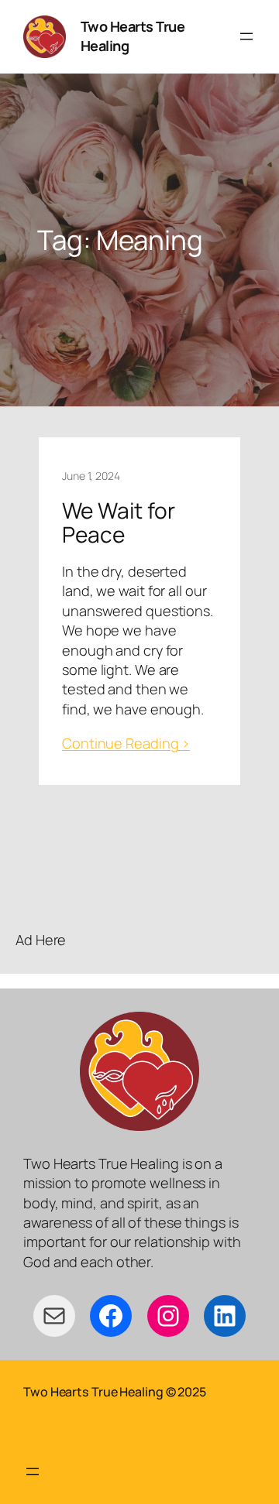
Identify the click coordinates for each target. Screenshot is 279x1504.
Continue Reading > (126, 743)
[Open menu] (246, 36)
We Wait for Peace (118, 522)
